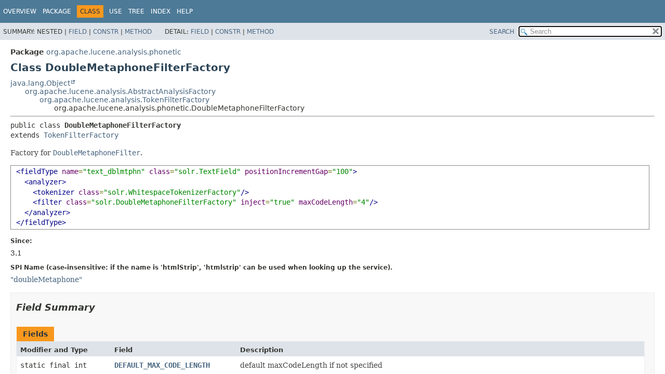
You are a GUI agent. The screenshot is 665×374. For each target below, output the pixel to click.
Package (57, 11)
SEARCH (501, 31)
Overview (19, 11)
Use (115, 11)
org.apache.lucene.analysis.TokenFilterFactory (124, 100)
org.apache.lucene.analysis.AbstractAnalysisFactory (120, 91)
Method (138, 31)
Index (160, 11)
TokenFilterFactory (81, 135)
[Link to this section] (102, 307)
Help (185, 11)
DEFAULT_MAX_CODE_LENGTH (162, 365)
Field (78, 31)
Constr (105, 31)
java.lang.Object (40, 83)
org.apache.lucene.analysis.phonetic (113, 52)
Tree (136, 11)
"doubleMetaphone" (46, 279)
